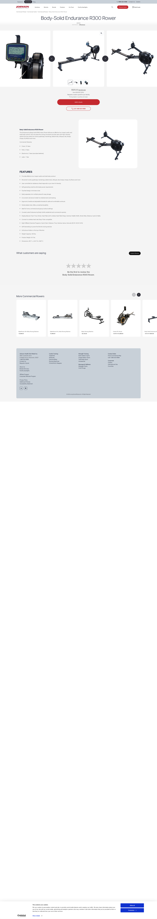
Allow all (132, 905)
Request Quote (123, 7)
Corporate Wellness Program (28, 376)
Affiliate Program (24, 374)
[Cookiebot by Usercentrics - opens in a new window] (22, 916)
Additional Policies (25, 382)
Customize (131, 910)
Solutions (37, 7)
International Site (113, 364)
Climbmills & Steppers (55, 363)
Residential (20, 2)
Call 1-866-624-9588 (78, 109)
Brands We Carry (24, 369)
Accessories (81, 361)
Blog (34, 2)
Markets (46, 7)
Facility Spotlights (82, 7)
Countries (110, 366)
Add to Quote (78, 102)
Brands (54, 7)
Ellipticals (51, 357)
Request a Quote (24, 363)
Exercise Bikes (53, 359)
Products (62, 7)
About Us (22, 367)
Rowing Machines (54, 361)
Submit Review (135, 253)
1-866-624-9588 (24, 359)
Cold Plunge (82, 368)
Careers (138, 2)
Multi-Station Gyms (84, 356)
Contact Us (131, 2)
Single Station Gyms (84, 357)
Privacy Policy (23, 380)
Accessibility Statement (26, 384)
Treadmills (52, 356)
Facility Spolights (24, 371)
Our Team (71, 7)
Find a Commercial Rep (114, 356)
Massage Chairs (82, 366)
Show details (36, 915)
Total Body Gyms (83, 359)
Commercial (28, 2)
